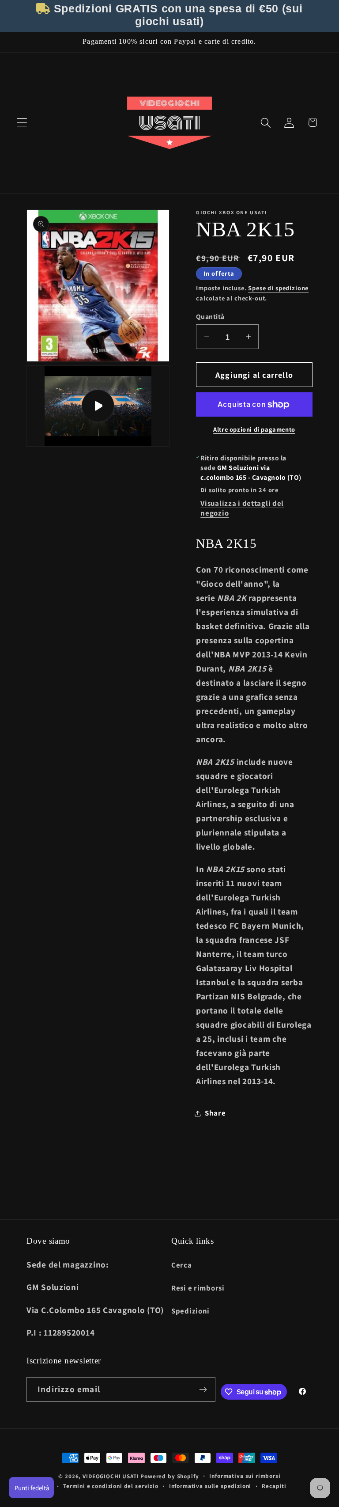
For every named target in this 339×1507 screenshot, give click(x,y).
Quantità (210, 316)
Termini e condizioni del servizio (110, 1486)
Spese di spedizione (278, 288)
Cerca (181, 1265)
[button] (22, 122)
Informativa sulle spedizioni (210, 1486)
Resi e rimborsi (198, 1288)
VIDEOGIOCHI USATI (111, 1476)
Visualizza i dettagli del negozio (242, 508)
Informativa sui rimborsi (244, 1476)
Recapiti (274, 1486)
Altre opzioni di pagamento (254, 429)
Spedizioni (190, 1311)
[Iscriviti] (203, 1389)
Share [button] (215, 1113)
